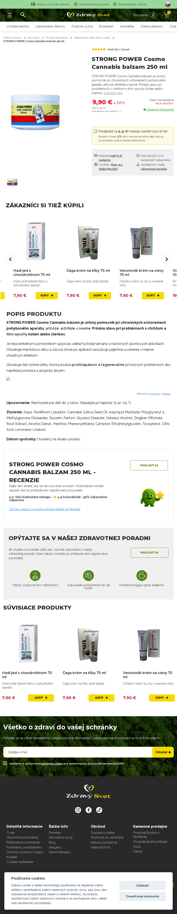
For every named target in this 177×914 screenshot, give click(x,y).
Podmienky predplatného (24, 847)
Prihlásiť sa (149, 465)
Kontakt (11, 857)
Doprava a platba (102, 832)
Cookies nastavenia (19, 862)
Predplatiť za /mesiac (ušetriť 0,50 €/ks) (133, 136)
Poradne (54, 832)
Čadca (137, 851)
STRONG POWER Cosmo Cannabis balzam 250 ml (33, 41)
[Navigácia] (9, 15)
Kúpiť (45, 295)
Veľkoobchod (100, 847)
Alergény (55, 847)
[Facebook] (99, 809)
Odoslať (161, 752)
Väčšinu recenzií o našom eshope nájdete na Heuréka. (45, 509)
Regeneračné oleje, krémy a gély (92, 37)
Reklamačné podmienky (23, 842)
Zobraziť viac (113, 93)
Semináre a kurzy (61, 837)
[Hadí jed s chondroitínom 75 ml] (36, 241)
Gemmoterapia (59, 852)
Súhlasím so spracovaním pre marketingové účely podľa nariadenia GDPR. (66, 763)
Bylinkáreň (106, 26)
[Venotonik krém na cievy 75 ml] (142, 241)
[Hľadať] (22, 15)
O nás (10, 832)
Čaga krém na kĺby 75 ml (88, 271)
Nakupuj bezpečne (104, 842)
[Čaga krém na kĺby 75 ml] (89, 241)
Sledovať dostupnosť (160, 109)
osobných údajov (53, 763)
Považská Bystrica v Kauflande (146, 835)
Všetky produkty (12, 37)
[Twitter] (88, 809)
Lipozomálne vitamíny (50, 26)
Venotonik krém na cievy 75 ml (142, 273)
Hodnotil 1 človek (119, 49)
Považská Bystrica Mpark (150, 841)
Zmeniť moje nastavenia (142, 896)
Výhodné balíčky (17, 26)
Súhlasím (142, 885)
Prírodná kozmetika (57, 37)
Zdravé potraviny (152, 26)
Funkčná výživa (82, 26)
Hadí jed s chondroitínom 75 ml (31, 273)
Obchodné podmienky (22, 837)
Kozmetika (127, 26)
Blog (52, 842)
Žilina (137, 846)
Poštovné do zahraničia (107, 837)
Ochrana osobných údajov (24, 852)
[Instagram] (78, 809)
